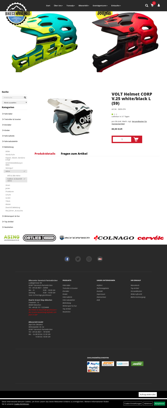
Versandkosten (136, 291)
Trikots (8, 201)
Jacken (8, 188)
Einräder (7, 125)
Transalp (70, 5)
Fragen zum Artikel (74, 153)
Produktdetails (45, 153)
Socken (8, 198)
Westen (8, 204)
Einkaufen (115, 5)
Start (48, 5)
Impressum (101, 294)
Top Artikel (8, 221)
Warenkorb (135, 285)
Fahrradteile (9, 136)
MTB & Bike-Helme (13, 175)
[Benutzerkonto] (158, 5)
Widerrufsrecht (136, 294)
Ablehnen (148, 403)
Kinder (7, 130)
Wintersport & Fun (12, 216)
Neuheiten (8, 227)
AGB (98, 300)
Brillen (8, 151)
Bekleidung (9, 147)
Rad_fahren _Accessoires (14, 210)
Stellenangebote (103, 288)
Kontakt (100, 291)
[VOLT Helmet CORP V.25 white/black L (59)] (70, 116)
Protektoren (10, 191)
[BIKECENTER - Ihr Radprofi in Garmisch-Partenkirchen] (16, 13)
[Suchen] (25, 97)
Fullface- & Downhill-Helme (14, 180)
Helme (8, 171)
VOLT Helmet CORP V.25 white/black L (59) (132, 98)
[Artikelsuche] (146, 6)
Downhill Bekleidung (13, 207)
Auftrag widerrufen (148, 394)
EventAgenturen (99, 5)
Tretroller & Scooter (12, 119)
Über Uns (58, 5)
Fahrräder (8, 114)
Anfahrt (99, 285)
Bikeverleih (83, 5)
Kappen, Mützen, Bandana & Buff (15, 159)
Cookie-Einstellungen (133, 403)
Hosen (8, 185)
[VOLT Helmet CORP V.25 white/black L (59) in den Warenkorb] (136, 139)
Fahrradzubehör (11, 141)
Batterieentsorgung (138, 297)
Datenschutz (101, 297)
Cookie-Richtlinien (21, 404)
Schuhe (8, 195)
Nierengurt (9, 168)
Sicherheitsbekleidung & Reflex (14, 164)
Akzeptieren (159, 403)
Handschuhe (10, 154)
